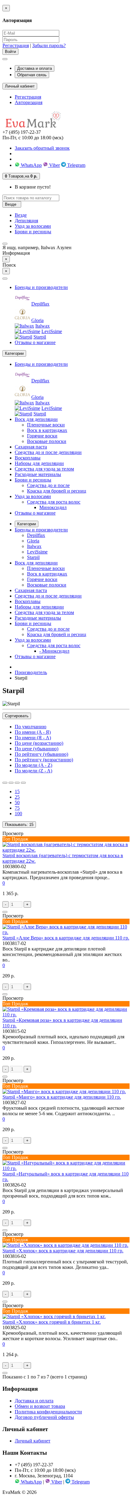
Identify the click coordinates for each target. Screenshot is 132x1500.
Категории (26, 524)
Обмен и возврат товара (40, 1406)
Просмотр (12, 833)
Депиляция (26, 220)
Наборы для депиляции (39, 463)
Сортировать (17, 716)
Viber (54, 165)
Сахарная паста (31, 446)
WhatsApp (31, 165)
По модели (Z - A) (33, 770)
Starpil (39, 336)
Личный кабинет (32, 1440)
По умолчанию (30, 726)
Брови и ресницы (33, 231)
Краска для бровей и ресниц (56, 490)
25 (17, 797)
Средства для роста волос (53, 501)
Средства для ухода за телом (44, 468)
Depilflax (40, 303)
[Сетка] (11, 783)
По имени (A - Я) (33, 732)
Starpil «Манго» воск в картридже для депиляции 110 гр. (61, 1097)
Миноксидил (53, 507)
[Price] (23, 783)
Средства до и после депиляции (48, 452)
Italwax (42, 325)
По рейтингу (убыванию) (41, 754)
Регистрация (15, 45)
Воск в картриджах (47, 430)
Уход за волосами (33, 226)
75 (17, 808)
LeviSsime (51, 331)
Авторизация (28, 102)
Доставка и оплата (34, 68)
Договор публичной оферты (44, 1417)
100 (18, 813)
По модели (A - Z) (33, 765)
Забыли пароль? (49, 45)
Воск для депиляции (36, 419)
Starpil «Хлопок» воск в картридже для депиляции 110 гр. (62, 1250)
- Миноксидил (54, 651)
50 (17, 802)
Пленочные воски (46, 424)
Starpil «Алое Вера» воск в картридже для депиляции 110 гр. (65, 937)
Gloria (37, 320)
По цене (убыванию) (36, 748)
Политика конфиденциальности (48, 1411)
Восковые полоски (46, 441)
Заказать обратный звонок (42, 148)
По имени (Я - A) (33, 737)
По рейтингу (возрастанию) (44, 759)
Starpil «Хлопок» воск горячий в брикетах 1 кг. (51, 1322)
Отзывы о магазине (35, 342)
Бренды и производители (41, 287)
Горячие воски (42, 435)
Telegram (75, 165)
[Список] (4, 783)
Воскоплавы (28, 457)
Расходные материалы (38, 474)
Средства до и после (48, 485)
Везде (21, 215)
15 (17, 791)
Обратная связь (32, 75)
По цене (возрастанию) (39, 743)
